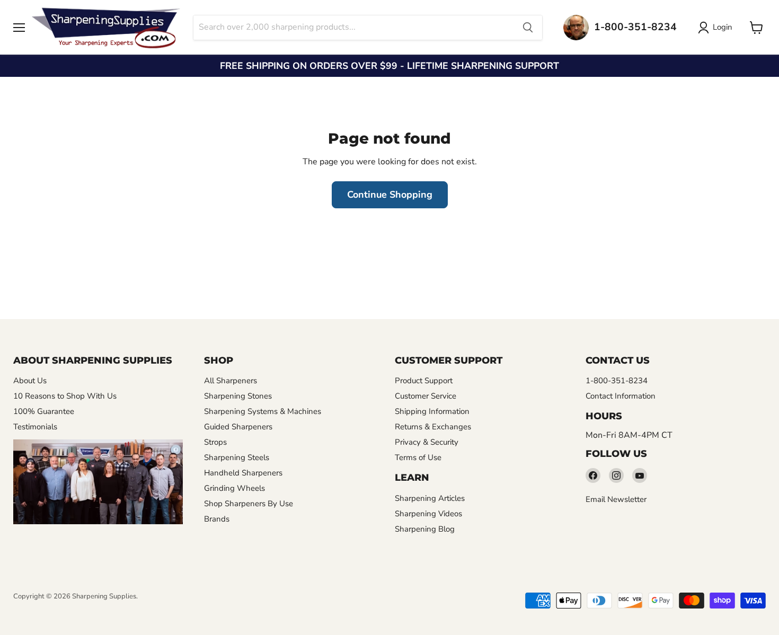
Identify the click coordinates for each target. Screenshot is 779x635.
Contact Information (621, 396)
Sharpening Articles (430, 498)
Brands (216, 519)
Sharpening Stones (238, 396)
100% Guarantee (43, 411)
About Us (30, 380)
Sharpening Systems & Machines (262, 411)
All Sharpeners (230, 380)
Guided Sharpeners (238, 426)
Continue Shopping (389, 194)
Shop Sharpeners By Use (248, 503)
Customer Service (425, 396)
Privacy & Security (426, 442)
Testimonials (35, 426)
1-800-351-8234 (617, 380)
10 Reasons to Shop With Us (65, 396)
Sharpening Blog (425, 529)
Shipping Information (432, 411)
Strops (215, 442)
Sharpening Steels (236, 457)
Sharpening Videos (428, 513)
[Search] (528, 27)
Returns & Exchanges (433, 426)
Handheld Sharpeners (243, 473)
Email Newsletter (616, 499)
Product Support (424, 380)
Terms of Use (418, 457)
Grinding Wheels (234, 488)
